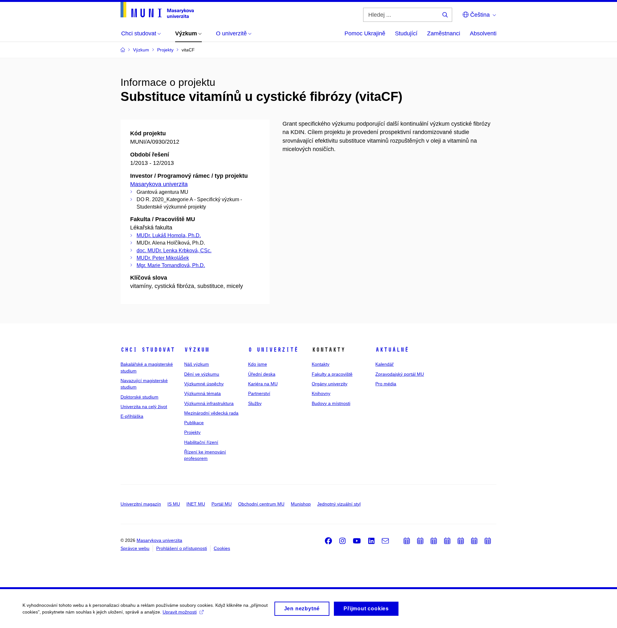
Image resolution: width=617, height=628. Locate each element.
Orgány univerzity (329, 383)
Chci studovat (148, 349)
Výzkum (196, 349)
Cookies (222, 548)
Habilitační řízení (201, 442)
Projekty (192, 432)
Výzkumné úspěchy (204, 383)
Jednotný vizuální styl (339, 504)
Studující (406, 33)
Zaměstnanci (443, 33)
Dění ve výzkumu (201, 374)
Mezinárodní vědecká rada (211, 413)
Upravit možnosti (180, 612)
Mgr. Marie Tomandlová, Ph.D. (171, 265)
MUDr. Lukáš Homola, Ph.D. (169, 235)
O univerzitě (273, 349)
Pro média (385, 383)
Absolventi (483, 33)
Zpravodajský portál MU (399, 374)
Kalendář (384, 364)
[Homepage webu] (157, 10)
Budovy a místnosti (331, 403)
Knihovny (321, 393)
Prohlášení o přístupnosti (181, 548)
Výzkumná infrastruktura (209, 403)
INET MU (195, 504)
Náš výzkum (196, 364)
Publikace (194, 422)
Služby (255, 403)
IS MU (173, 504)
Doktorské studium (139, 396)
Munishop (301, 504)
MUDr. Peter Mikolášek (163, 258)
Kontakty (320, 364)
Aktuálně (392, 349)
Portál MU (221, 504)
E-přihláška (132, 416)
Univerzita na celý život (144, 406)
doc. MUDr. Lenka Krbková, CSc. (174, 250)
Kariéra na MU (263, 383)
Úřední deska (261, 374)
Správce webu (135, 548)
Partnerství (259, 393)
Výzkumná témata (202, 393)
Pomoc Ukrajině (364, 33)
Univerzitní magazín (141, 504)
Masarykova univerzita (159, 184)
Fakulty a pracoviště (332, 374)
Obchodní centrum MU (261, 504)
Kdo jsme (257, 364)
